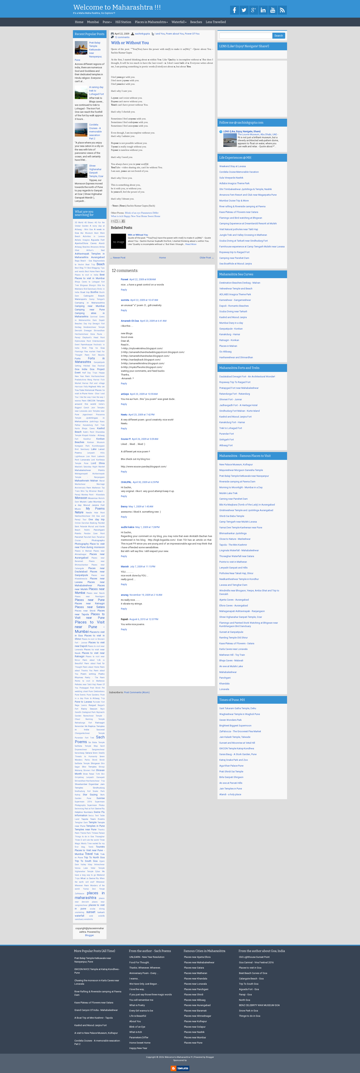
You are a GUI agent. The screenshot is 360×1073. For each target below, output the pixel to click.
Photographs (98, 540)
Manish (125, 566)
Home (79, 22)
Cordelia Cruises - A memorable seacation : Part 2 (95, 131)
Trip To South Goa (86, 861)
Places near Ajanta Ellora (197, 957)
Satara (88, 753)
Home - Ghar (93, 393)
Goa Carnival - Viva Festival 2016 (256, 962)
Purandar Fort (226, 433)
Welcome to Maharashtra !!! (117, 7)
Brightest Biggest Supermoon (235, 725)
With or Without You (130, 43)
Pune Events (80, 695)
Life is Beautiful (137, 1015)
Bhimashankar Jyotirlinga (233, 533)
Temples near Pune (85, 829)
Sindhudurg (99, 787)
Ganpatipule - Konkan (231, 328)
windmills (88, 919)
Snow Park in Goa (248, 1010)
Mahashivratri (82, 480)
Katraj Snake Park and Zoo (233, 759)
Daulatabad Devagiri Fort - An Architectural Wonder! (247, 376)
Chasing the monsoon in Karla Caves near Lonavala (96, 982)
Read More (190, 244)
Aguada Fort (97, 240)
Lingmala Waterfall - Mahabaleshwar (239, 550)
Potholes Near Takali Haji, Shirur (236, 573)
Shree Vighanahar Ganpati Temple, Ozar (240, 617)
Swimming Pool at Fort (84, 808)
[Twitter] (244, 10)
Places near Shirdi (85, 610)
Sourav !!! (126, 439)
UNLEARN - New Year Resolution (146, 957)
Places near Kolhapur (195, 1021)
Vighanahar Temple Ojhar (87, 871)
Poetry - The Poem (95, 677)
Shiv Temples (89, 766)
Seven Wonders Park (230, 720)
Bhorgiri (92, 285)
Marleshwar (80, 484)
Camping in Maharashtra (90, 302)
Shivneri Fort (89, 770)
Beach (101, 264)
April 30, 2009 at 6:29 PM (146, 482)
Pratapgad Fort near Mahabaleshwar (239, 388)
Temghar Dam (81, 822)
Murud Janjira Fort (94, 505)
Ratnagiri (100, 722)
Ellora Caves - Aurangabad (233, 605)
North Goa (244, 1000)
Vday (90, 864)
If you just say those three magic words (150, 994)
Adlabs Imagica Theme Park (234, 183)
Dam (95, 320)
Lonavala (85, 459)
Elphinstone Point (83, 341)
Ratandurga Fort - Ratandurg (234, 393)
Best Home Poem (92, 271)
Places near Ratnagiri (90, 603)
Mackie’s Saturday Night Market (90, 467)
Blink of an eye (133, 212)
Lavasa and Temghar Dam (233, 584)
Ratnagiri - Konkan (229, 340)
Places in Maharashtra (150, 22)
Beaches (196, 22)
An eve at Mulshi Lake (231, 666)
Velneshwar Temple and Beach (235, 288)
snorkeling (79, 912)
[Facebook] (234, 10)
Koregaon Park (82, 446)
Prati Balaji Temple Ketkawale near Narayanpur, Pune (92, 960)
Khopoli (85, 435)
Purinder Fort (99, 702)
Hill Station (123, 22)
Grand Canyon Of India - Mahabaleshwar (96, 1010)
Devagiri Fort (99, 323)
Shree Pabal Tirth (91, 774)
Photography (82, 543)
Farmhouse (86, 344)
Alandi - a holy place (230, 794)
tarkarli (101, 912)
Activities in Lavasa (93, 236)
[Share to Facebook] (123, 221)
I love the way (97, 397)
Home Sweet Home (150, 216)
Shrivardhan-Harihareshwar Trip (90, 781)
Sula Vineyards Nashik (231, 177)
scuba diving (97, 909)
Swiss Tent (93, 815)
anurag (124, 594)
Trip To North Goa (94, 857)
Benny (124, 506)
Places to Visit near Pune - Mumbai (90, 627)
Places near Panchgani (90, 596)
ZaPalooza (79, 893)
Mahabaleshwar (228, 672)
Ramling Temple (95, 719)
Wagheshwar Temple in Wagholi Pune (239, 714)
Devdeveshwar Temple (94, 327)
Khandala (224, 683)
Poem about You (175, 33)
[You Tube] (272, 10)
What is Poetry (137, 1005)
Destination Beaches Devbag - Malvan (239, 282)
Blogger (89, 935)
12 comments (122, 37)
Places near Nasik (95, 593)
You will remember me (141, 1000)
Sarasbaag (79, 753)
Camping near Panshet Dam (234, 258)
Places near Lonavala (195, 983)
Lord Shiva (98, 463)
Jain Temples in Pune (230, 788)
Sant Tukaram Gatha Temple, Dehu (237, 708)
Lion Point (91, 456)
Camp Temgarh (96, 299)
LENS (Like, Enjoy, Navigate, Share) (242, 131)
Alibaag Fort (226, 445)
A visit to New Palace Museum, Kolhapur (96, 1033)
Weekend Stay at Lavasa (232, 166)
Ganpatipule (99, 362)
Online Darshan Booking (86, 523)
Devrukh (78, 330)
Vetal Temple (98, 868)
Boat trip (85, 292)
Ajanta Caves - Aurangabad (234, 599)
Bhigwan (84, 285)
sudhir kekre (127, 527)
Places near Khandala (195, 978)
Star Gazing (90, 794)
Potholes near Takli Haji (85, 684)
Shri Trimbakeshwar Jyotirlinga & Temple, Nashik (245, 189)
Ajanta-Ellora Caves (86, 243)
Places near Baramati (195, 1010)
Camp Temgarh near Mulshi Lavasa (238, 521)
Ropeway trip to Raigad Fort (234, 252)
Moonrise (93, 498)
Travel (89, 854)
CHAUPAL (126, 482)
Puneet (124, 279)
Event (77, 344)
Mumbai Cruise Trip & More (234, 200)
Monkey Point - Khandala (93, 494)
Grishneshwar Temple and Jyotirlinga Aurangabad (246, 510)
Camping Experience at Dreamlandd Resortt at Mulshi (248, 223)
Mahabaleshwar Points (90, 470)
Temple (93, 822)
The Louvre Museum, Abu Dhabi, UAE (258, 134)
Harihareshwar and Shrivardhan (236, 357)
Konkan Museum (96, 442)
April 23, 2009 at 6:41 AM (153, 320)
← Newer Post (117, 257)
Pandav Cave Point (94, 533)
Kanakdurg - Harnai (229, 334)
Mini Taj (84, 491)
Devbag (78, 327)
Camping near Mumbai (90, 306)
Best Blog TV (81, 268)
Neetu (124, 414)
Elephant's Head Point (93, 337)
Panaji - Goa (245, 994)
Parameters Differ (149, 212)
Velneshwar (99, 864)
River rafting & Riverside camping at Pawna (242, 206)
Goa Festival (98, 366)
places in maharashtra (90, 895)
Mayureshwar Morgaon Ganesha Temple (241, 470)
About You (135, 1021)
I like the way (85, 397)
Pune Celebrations (96, 691)
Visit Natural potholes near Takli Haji (238, 229)
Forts (77, 358)
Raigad (92, 705)
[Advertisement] (252, 88)
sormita (125, 300)
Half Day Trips (89, 373)
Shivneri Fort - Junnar (230, 399)
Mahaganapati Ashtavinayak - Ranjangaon (242, 611)
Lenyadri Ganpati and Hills (233, 567)
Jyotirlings (94, 421)
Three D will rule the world (87, 840)
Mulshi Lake (86, 501)
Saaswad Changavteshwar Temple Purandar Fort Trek (90, 733)
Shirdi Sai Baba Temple (231, 516)
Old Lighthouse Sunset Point (254, 957)
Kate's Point (88, 432)
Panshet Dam (90, 537)
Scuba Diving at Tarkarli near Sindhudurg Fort (243, 240)
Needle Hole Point (95, 512)
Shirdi (94, 760)
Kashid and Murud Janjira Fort (235, 416)
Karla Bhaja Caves (85, 428)
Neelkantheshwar (82, 516)
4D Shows (88, 222)
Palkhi (87, 530)
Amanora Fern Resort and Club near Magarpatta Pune (248, 194)
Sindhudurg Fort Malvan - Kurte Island (239, 410)
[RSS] (282, 10)
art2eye (125, 394)
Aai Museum (86, 233)
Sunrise (101, 798)
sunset (90, 912)
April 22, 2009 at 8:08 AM (142, 279)
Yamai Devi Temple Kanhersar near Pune (240, 527)
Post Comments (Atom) (137, 692)
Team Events (97, 819)
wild (91, 916)
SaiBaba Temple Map (86, 746)
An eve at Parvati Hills (230, 783)
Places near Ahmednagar (197, 1015)
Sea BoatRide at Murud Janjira (235, 263)
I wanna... (134, 978)
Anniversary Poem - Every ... (143, 973)
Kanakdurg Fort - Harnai (232, 422)
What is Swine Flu (89, 878)
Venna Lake (81, 868)
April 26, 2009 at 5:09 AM (145, 439)
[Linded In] (263, 10)
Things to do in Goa (84, 836)
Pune (106, 22)
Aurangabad (98, 257)
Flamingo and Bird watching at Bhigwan (240, 217)
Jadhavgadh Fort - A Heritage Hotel (238, 405)
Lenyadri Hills (96, 453)
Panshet (79, 537)
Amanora (95, 247)
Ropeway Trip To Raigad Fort (234, 382)
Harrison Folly (81, 386)
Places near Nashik (194, 1032)
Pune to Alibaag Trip (94, 698)
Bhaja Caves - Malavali (231, 660)
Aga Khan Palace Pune (231, 765)
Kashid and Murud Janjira (233, 317)
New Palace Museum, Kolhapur (236, 464)
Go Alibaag (225, 351)
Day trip (87, 323)
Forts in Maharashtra (90, 360)
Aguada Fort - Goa (249, 989)
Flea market (89, 351)
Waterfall (178, 22)
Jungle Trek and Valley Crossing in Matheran (243, 235)
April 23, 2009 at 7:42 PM (141, 414)
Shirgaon (95, 763)
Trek (96, 854)
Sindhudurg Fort (83, 791)
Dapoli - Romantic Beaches (234, 305)
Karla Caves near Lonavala (233, 649)
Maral (102, 481)
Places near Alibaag (195, 1000)
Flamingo (79, 351)
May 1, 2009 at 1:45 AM (141, 506)
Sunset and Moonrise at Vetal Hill (237, 742)
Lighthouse (80, 456)
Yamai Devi (89, 889)
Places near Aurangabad (197, 1005)
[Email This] (113, 221)
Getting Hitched (82, 366)
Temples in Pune (95, 825)
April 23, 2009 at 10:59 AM (144, 394)
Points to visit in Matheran (90, 681)
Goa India (81, 369)
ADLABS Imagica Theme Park (235, 294)
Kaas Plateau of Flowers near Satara (238, 212)
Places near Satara (90, 607)
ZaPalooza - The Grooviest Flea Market (240, 731)
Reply (124, 289)
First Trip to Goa (93, 348)
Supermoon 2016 (83, 801)
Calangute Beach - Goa (251, 978)
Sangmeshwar (98, 749)
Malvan (94, 480)
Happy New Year (132, 216)
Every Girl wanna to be (141, 1010)
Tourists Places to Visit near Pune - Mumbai (90, 850)
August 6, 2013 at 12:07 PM (143, 619)
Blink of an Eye (137, 1026)
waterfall (79, 915)
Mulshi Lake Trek (228, 493)
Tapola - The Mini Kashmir (233, 544)
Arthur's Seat (95, 250)
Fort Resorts (98, 355)
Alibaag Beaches (82, 247)
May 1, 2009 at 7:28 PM (147, 527)
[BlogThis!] (116, 221)
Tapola (84, 819)
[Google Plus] (253, 10)
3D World (79, 222)
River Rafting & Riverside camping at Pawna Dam (97, 993)
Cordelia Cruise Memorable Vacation (239, 171)
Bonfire (94, 292)
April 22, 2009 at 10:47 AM (144, 300)
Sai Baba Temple (96, 742)
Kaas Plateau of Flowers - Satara (236, 643)
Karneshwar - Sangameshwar (235, 300)
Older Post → (207, 257)
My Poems (95, 508)
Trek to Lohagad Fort (230, 428)
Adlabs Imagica (82, 240)
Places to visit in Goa (250, 967)
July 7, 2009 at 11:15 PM (142, 566)
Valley (83, 864)
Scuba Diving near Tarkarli (233, 311)
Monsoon (81, 498)
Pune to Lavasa (83, 701)
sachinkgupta (142, 33)
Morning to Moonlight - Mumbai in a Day (240, 487)
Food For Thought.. (139, 962)
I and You (160, 33)
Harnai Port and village (93, 383)
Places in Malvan (83, 551)
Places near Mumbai (195, 1037)
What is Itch (135, 1032)
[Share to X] (120, 221)
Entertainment (98, 341)
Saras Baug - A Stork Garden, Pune (237, 754)
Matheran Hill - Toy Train (232, 654)
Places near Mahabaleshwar (199, 962)
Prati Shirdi (95, 688)
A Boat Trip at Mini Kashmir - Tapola (93, 1017)
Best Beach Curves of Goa (253, 973)
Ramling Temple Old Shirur (233, 637)
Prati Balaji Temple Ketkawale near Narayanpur (244, 476)
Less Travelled (216, 22)
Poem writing (88, 674)
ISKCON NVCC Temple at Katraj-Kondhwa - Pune (97, 971)
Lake (93, 449)
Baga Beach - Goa (83, 261)
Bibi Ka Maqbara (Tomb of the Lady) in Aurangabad (247, 504)
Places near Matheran (195, 973)
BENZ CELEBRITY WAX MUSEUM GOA (259, 1005)
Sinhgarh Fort (226, 439)
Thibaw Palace (98, 833)
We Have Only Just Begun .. (144, 983)
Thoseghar (100, 836)
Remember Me (81, 726)
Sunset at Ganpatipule (231, 632)
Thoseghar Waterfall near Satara (236, 556)
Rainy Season (89, 708)
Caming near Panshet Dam (233, 498)
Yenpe (102, 889)
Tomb (90, 847)
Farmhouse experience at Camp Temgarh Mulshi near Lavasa (252, 246)
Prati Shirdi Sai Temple (231, 771)
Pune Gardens (93, 695)
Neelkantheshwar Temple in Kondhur (239, 579)
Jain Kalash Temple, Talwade (234, 737)
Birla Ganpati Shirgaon (231, 777)
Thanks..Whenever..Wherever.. (145, 967)
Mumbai (93, 22)
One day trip (96, 519)
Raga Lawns (81, 705)
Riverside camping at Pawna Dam (237, 481)
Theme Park (85, 833)
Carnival (94, 316)
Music (78, 509)
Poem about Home (91, 667)
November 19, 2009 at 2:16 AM (146, 594)
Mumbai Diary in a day (231, 322)
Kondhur (87, 439)
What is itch (117, 216)
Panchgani (225, 677)
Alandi (102, 243)
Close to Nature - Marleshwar (234, 539)
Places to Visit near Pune (90, 616)
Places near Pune (90, 600)
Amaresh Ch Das (130, 320)
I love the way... (137, 989)
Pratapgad (84, 688)
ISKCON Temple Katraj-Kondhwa (236, 748)
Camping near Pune (90, 309)
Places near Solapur (195, 1026)
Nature (79, 512)
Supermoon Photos (95, 805)
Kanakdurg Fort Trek (94, 425)
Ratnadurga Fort (83, 723)
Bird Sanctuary (90, 289)
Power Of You (192, 33)
